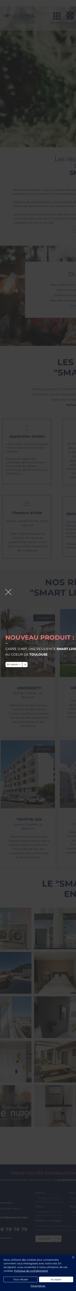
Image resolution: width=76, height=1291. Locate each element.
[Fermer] (71, 1259)
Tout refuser (20, 1279)
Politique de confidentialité (31, 1270)
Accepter (56, 1279)
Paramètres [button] (38, 1285)
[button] (8, 592)
